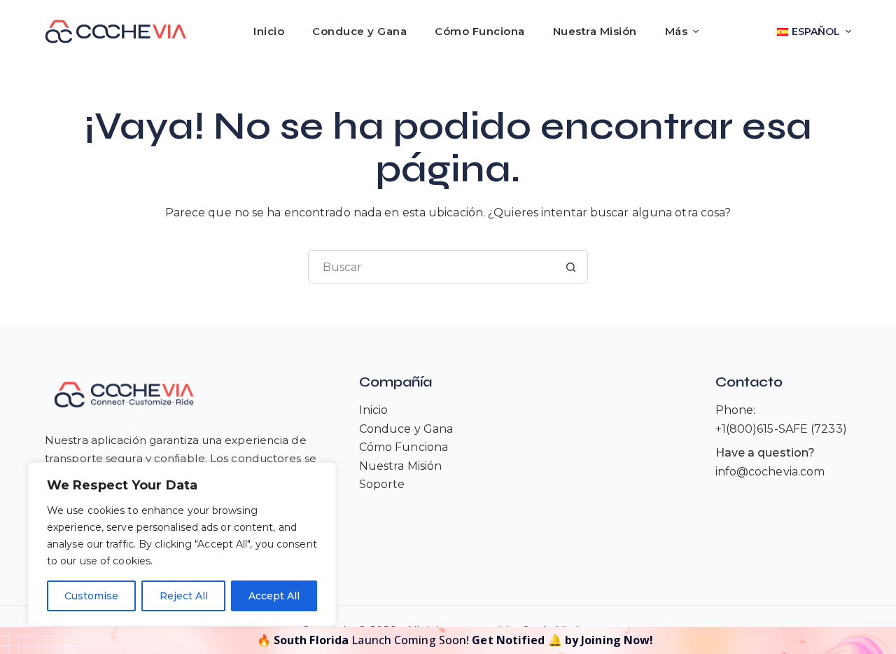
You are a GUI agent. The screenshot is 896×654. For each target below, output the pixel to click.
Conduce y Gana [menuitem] (359, 31)
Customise (91, 596)
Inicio (373, 410)
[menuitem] (814, 31)
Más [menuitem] (676, 31)
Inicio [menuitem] (268, 31)
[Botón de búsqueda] (571, 267)
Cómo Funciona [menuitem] (480, 31)
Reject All (184, 596)
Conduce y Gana (406, 429)
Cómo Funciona (403, 447)
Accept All (274, 596)
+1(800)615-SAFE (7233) (781, 429)
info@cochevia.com (770, 471)
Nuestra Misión (400, 466)
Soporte (382, 484)
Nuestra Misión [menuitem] (595, 31)
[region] (182, 544)
